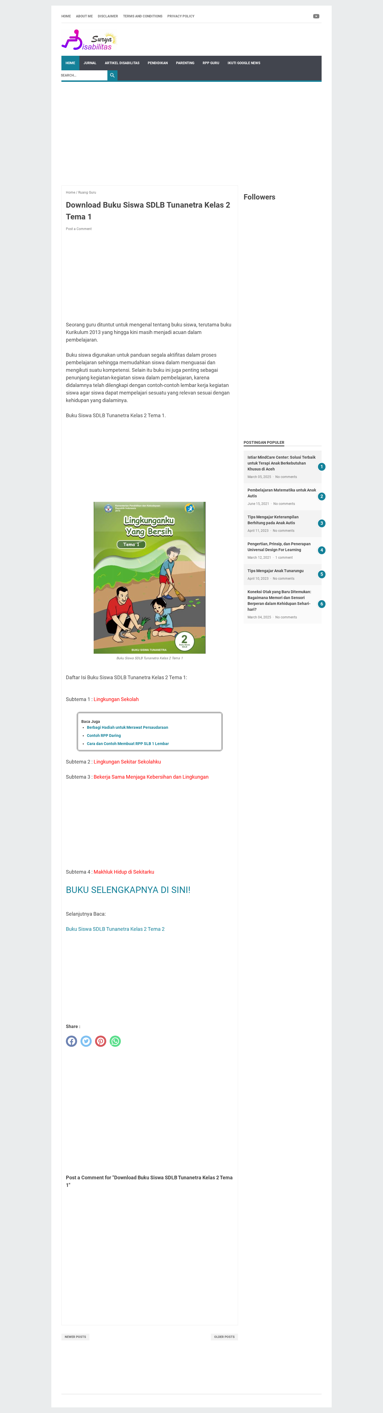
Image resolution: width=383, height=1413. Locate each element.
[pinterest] (100, 1041)
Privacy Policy (180, 16)
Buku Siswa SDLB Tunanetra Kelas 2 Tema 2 (115, 929)
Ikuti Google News (244, 63)
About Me (84, 16)
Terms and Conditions (142, 16)
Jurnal (90, 63)
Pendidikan (158, 63)
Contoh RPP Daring (104, 735)
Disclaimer (108, 16)
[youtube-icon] (317, 16)
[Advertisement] (191, 131)
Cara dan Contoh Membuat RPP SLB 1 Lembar (128, 743)
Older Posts (224, 1337)
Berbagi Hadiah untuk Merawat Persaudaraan (127, 727)
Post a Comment (79, 229)
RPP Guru (211, 63)
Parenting (185, 63)
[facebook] (71, 1041)
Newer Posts (75, 1337)
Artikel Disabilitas (122, 63)
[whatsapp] (115, 1041)
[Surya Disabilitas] (89, 39)
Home (66, 16)
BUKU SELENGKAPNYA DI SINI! (128, 890)
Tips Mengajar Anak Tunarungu (276, 571)
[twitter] (86, 1041)
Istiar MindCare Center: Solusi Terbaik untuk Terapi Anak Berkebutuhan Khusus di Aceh (281, 463)
